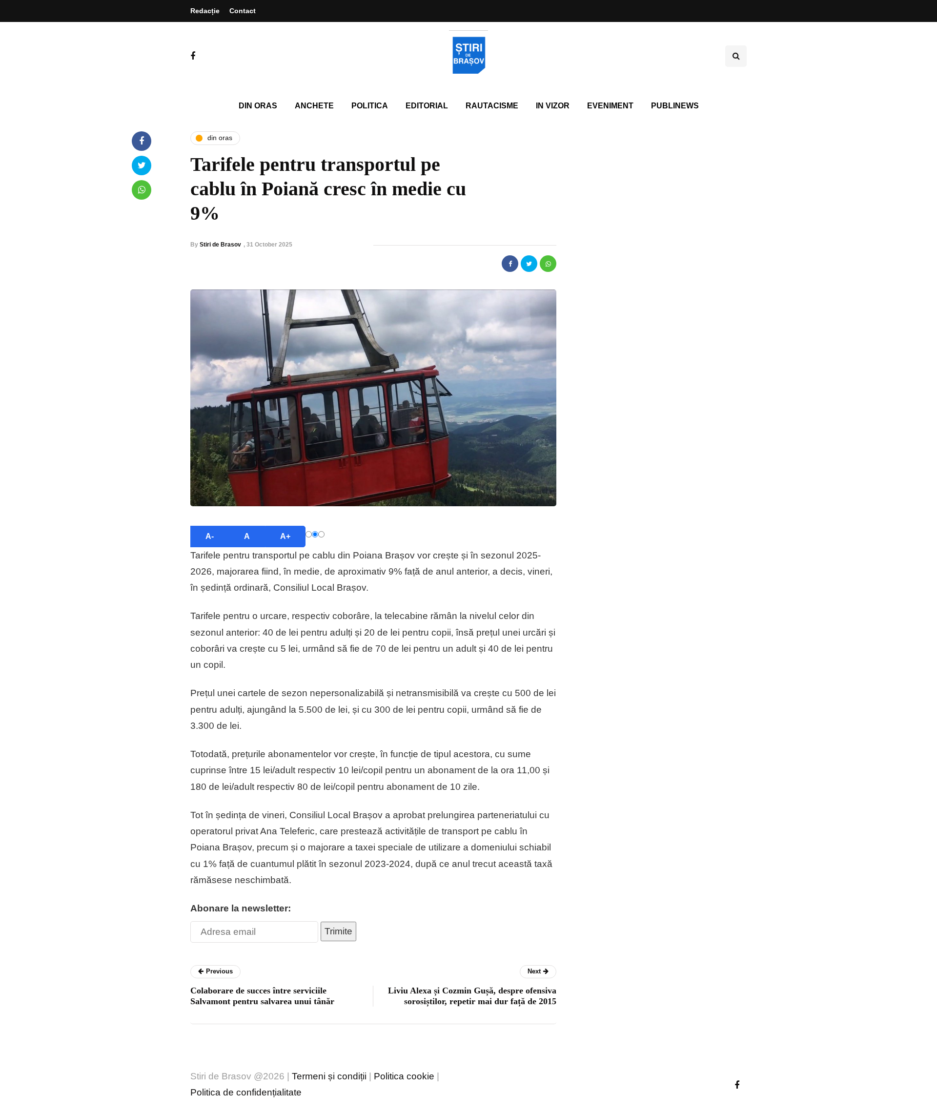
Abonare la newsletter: (240, 908)
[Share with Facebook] (510, 263)
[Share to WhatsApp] (548, 263)
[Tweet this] (529, 263)
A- (209, 536)
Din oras (258, 106)
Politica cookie (404, 1076)
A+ (285, 536)
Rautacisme (492, 106)
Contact (242, 11)
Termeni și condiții (329, 1076)
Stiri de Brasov (220, 244)
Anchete (314, 106)
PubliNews (675, 106)
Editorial (427, 106)
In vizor (553, 106)
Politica (369, 106)
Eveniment (610, 106)
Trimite (338, 931)
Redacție (205, 11)
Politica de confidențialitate (246, 1092)
